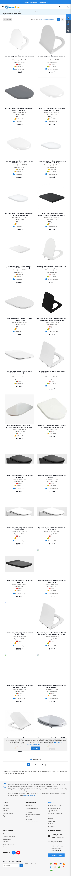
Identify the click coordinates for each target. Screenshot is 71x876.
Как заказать (7, 839)
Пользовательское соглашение (32, 809)
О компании (29, 805)
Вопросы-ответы (8, 844)
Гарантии (6, 805)
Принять (35, 748)
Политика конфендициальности (33, 813)
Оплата (5, 811)
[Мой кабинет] (64, 7)
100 (45, 19)
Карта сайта (7, 816)
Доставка (6, 808)
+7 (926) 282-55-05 (57, 837)
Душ (49, 816)
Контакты (29, 819)
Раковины (51, 826)
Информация (31, 802)
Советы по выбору (9, 836)
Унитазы (51, 823)
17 (42, 765)
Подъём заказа (8, 813)
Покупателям (8, 831)
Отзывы (28, 816)
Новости (6, 841)
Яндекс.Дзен (18, 852)
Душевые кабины (54, 808)
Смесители (51, 821)
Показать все (50, 19)
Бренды (5, 847)
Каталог (51, 802)
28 (41, 19)
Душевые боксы (53, 811)
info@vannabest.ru (29, 795)
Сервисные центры (32, 822)
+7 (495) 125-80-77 (57, 835)
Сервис (5, 802)
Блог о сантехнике (9, 834)
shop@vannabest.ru (57, 842)
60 (43, 19)
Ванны (50, 818)
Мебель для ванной (54, 805)
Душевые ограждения (55, 813)
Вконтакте (14, 852)
